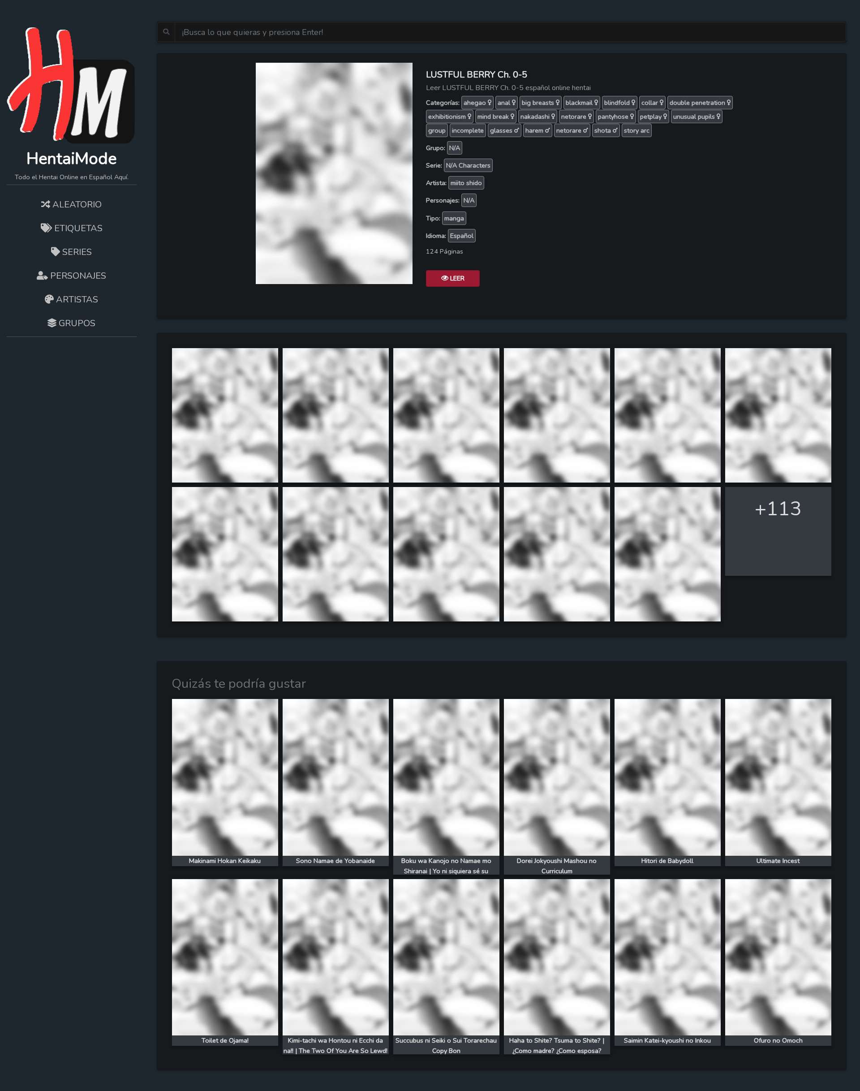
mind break (494, 116)
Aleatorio (76, 204)
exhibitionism (448, 116)
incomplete (468, 130)
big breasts (539, 102)
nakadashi (535, 116)
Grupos (75, 323)
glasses (502, 130)
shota (603, 130)
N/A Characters (468, 165)
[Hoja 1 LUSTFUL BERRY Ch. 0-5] (225, 414)
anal (505, 102)
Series (76, 252)
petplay (651, 116)
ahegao (476, 102)
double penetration (698, 102)
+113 (778, 509)
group (437, 130)
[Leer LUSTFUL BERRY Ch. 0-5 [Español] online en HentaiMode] (334, 172)
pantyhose (614, 116)
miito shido (466, 182)
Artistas (76, 299)
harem (535, 130)
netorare (574, 116)
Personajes (77, 276)
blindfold (618, 102)
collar (650, 102)
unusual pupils (695, 116)
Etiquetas (77, 228)
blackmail (580, 102)
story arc (636, 130)
